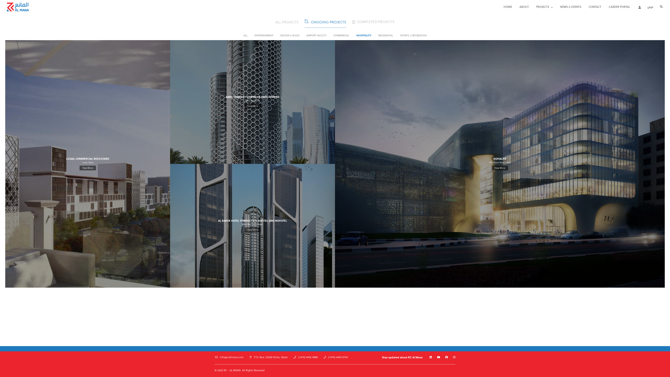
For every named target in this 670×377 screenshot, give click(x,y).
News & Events (570, 7)
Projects (542, 7)
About (524, 7)
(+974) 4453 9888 (308, 357)
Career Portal (619, 7)
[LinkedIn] (431, 357)
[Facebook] (446, 357)
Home (508, 7)
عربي (650, 7)
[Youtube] (438, 357)
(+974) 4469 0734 (338, 357)
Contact (595, 7)
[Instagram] (454, 357)
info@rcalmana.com (232, 357)
